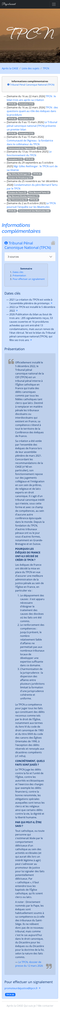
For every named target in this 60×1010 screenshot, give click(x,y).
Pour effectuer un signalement (29, 278)
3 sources (13, 256)
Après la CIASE (10, 68)
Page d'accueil (8, 4)
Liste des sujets (30, 68)
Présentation (19, 275)
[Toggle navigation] (54, 4)
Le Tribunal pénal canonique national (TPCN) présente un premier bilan (32, 125)
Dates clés (18, 272)
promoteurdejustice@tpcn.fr (21, 988)
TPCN (46, 68)
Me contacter (45, 1005)
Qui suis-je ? (30, 1005)
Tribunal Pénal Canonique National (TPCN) (32, 84)
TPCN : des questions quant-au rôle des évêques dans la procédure (32, 111)
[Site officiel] (53, 242)
